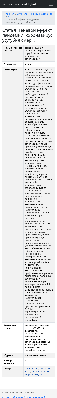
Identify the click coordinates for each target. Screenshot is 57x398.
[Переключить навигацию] (51, 4)
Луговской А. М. (41, 371)
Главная (9, 13)
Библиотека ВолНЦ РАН (19, 4)
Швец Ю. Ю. (31, 368)
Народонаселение (41, 13)
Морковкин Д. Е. (34, 374)
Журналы (22, 13)
